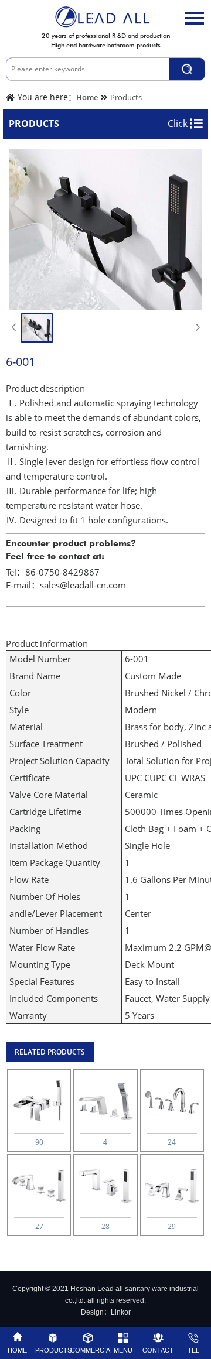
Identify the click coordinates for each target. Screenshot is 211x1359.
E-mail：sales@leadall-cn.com (66, 585)
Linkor (121, 1312)
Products (126, 97)
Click (179, 123)
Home (87, 97)
